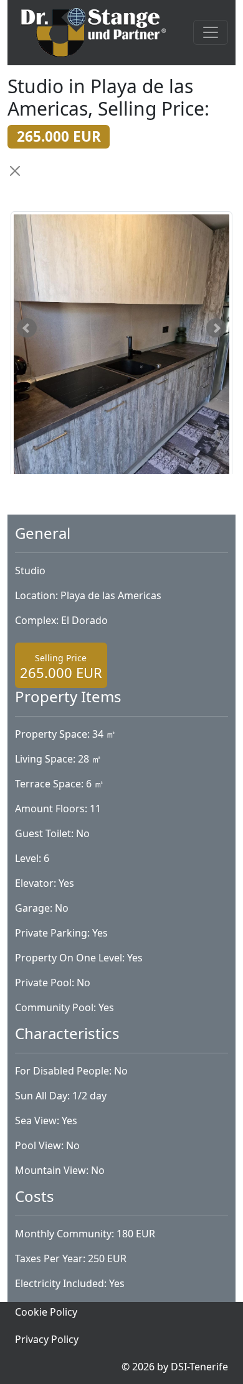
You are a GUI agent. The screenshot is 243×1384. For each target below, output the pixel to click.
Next (216, 328)
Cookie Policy (46, 1312)
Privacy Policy (47, 1339)
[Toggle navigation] (210, 32)
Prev (27, 328)
